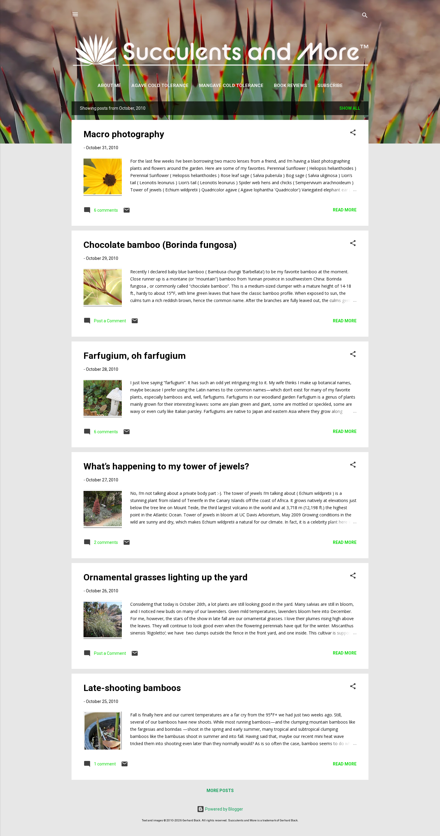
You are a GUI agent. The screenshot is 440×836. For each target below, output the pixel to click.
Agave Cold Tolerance (160, 85)
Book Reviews (290, 85)
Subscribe (330, 85)
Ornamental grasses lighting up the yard (166, 577)
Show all (349, 108)
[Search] (364, 16)
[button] (352, 133)
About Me (109, 85)
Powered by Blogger (223, 809)
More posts (220, 790)
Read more (344, 210)
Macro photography (124, 134)
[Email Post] (126, 212)
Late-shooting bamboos (132, 688)
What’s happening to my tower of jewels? (166, 466)
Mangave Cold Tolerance (231, 85)
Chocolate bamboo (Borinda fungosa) (160, 244)
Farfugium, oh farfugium (135, 355)
